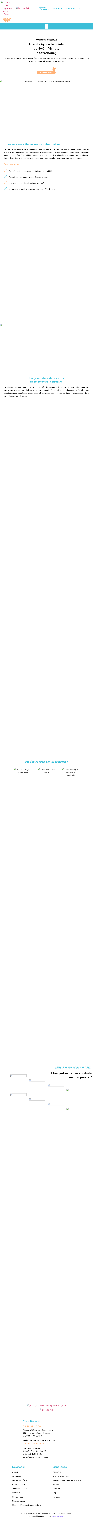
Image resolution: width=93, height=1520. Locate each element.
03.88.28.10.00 (32, 1426)
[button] (46, 26)
